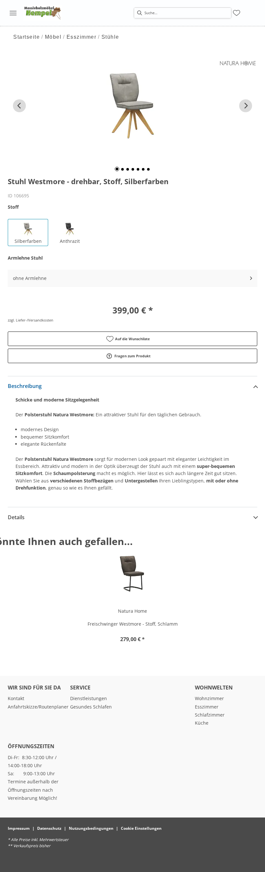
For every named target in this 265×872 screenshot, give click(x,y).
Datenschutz (49, 828)
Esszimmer (82, 37)
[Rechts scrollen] (245, 105)
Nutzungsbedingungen (91, 828)
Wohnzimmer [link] (209, 698)
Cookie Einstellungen (141, 828)
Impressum (19, 828)
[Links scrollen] (19, 105)
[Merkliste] (236, 13)
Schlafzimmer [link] (210, 715)
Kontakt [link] (16, 698)
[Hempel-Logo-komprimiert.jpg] (42, 13)
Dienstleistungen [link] (88, 698)
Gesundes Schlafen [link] (91, 707)
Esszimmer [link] (206, 707)
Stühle (110, 37)
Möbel (53, 37)
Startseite (26, 37)
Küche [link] (201, 723)
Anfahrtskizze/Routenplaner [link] (38, 707)
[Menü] (13, 13)
